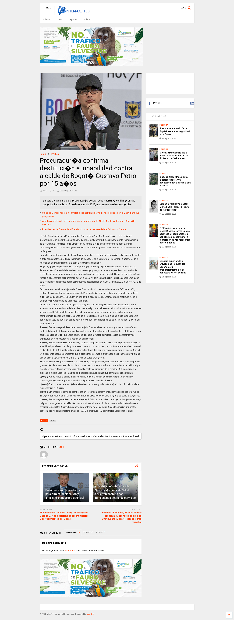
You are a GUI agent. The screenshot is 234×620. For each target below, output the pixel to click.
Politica (46, 19)
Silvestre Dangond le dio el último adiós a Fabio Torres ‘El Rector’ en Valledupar (174, 155)
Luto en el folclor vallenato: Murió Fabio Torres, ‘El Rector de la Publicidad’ (175, 207)
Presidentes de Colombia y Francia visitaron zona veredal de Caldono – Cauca (84, 229)
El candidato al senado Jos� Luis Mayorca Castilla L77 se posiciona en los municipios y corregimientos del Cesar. (64, 515)
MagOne (90, 614)
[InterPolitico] (71, 13)
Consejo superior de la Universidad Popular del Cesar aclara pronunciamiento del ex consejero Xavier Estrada (173, 267)
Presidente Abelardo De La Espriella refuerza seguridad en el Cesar (175, 131)
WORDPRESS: (73, 532)
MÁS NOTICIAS (158, 116)
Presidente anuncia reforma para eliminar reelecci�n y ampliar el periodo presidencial (64, 494)
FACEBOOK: (88, 532)
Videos (87, 19)
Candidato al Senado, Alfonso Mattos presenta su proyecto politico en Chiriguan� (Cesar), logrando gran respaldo (121, 517)
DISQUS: (100, 532)
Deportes (73, 19)
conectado (70, 550)
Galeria (59, 19)
